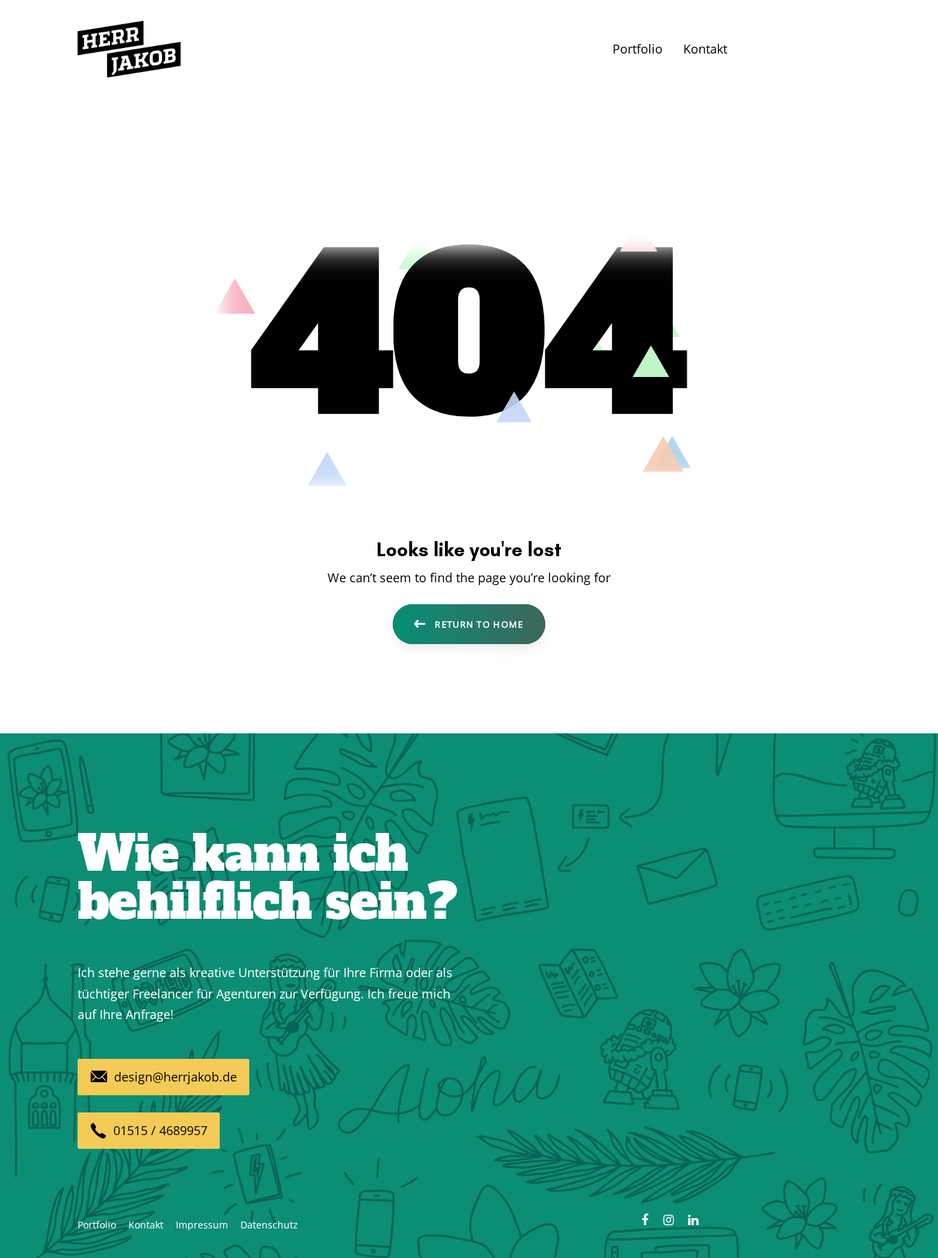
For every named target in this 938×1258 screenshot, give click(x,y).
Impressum (202, 1224)
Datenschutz (269, 1224)
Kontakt (145, 1224)
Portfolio (97, 1224)
